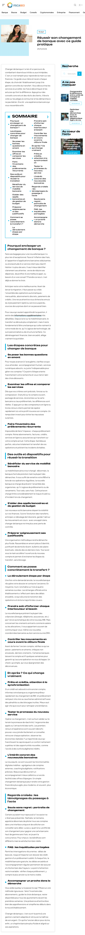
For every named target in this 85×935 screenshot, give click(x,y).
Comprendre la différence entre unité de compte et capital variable (76, 95)
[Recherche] (75, 5)
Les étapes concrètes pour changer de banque (17, 134)
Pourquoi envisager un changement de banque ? (18, 124)
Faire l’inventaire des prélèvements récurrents (19, 166)
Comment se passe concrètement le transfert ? (17, 220)
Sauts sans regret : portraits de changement (40, 202)
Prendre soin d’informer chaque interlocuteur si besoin (40, 125)
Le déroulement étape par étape (18, 230)
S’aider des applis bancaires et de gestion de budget (19, 199)
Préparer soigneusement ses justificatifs (19, 210)
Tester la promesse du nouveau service (40, 169)
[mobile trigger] (4, 5)
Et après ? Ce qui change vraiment (38, 148)
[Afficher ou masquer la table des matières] (43, 116)
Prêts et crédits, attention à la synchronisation (40, 158)
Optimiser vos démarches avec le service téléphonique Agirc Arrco (76, 114)
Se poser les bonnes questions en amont (18, 144)
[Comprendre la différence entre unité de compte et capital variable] (65, 98)
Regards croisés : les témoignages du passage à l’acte (40, 191)
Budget (41, 32)
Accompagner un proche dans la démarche (40, 220)
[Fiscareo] (16, 5)
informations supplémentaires (28, 315)
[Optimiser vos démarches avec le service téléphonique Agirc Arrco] (65, 116)
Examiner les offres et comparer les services (19, 155)
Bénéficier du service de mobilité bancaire (19, 187)
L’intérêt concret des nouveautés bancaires (40, 179)
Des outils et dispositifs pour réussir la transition (18, 177)
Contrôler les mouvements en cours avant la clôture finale (40, 137)
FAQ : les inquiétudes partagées (40, 211)
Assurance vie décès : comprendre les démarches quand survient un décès (71, 143)
